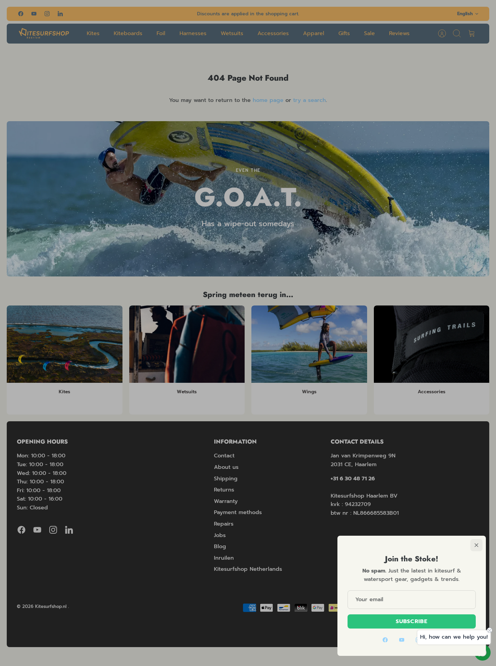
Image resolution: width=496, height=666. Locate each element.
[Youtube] (401, 640)
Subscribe (412, 621)
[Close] (476, 545)
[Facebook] (385, 640)
